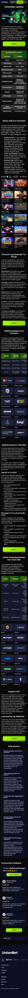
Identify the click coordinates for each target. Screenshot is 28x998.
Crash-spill (17, 176)
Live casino (10, 176)
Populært (3, 176)
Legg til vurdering (14, 874)
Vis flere (14, 930)
